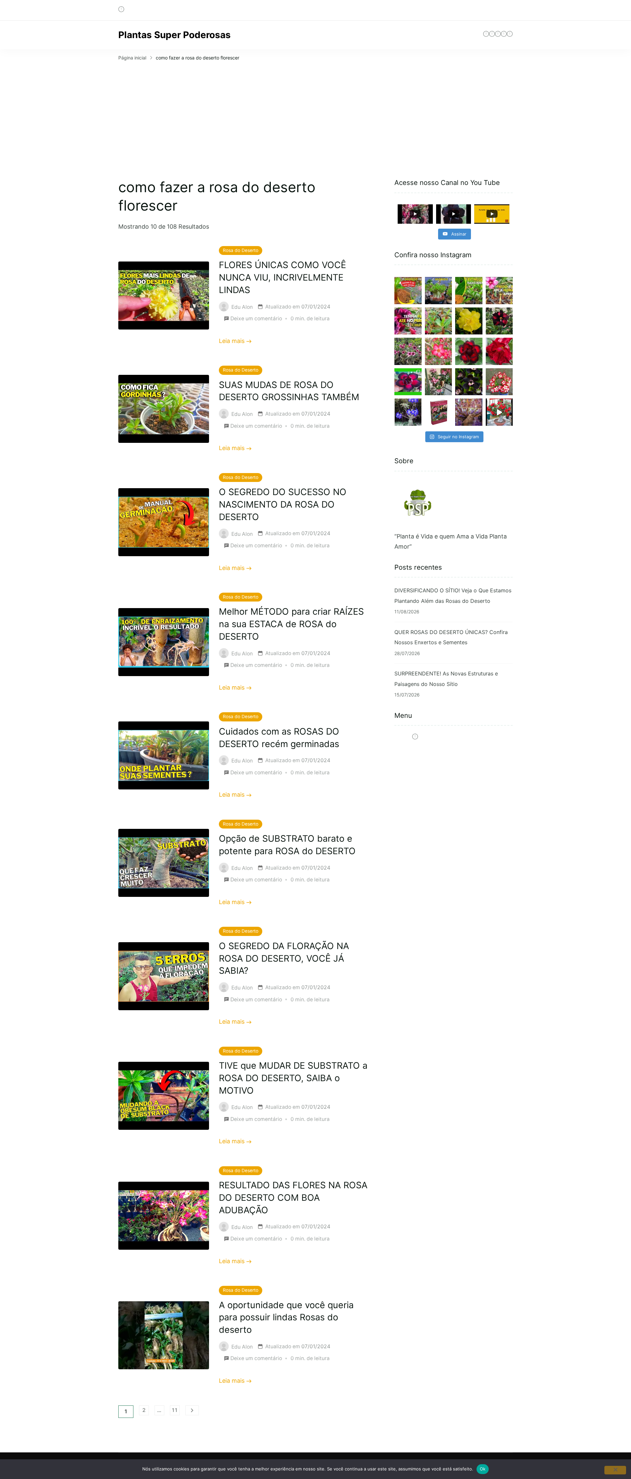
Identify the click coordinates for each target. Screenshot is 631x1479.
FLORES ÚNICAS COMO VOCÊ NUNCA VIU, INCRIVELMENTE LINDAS (282, 277)
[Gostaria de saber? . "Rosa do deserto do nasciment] (499, 290)
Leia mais (232, 340)
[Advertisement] (315, 112)
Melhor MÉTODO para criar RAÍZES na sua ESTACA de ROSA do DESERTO (291, 624)
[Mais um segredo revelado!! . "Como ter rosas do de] (438, 290)
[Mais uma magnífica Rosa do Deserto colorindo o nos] (499, 351)
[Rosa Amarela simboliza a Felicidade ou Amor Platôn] (468, 321)
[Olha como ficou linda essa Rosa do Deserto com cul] (438, 382)
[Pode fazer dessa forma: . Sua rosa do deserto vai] (468, 290)
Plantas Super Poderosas (174, 34)
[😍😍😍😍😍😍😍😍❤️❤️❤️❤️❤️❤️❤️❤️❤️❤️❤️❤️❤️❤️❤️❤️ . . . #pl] (499, 382)
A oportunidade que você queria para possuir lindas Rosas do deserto (286, 1317)
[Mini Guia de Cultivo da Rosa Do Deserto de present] (438, 412)
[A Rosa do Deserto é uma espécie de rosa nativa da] (468, 351)
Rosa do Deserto (240, 250)
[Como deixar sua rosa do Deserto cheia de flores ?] (438, 351)
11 (176, 1411)
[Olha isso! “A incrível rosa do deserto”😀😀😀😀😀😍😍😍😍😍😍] (438, 321)
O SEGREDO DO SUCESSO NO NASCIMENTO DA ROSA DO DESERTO (282, 504)
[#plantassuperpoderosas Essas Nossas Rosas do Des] (408, 382)
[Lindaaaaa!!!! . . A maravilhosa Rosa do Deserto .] (499, 412)
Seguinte (192, 1410)
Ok (483, 1468)
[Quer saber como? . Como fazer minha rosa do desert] (408, 321)
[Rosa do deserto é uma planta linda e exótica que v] (499, 321)
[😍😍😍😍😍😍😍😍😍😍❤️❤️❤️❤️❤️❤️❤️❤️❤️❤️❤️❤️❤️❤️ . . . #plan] (408, 412)
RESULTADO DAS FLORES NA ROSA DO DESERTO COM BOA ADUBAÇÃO (293, 1198)
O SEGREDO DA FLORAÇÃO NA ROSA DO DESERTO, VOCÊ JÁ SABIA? (284, 958)
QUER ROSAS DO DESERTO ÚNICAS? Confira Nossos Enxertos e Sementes (451, 637)
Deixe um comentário (256, 319)
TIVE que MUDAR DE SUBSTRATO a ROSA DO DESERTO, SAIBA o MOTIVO (293, 1078)
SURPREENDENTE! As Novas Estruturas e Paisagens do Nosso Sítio (446, 678)
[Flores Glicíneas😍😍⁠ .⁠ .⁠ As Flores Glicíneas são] (468, 412)
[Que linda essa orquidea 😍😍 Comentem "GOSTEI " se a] (468, 382)
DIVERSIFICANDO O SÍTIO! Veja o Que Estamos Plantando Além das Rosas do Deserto (452, 595)
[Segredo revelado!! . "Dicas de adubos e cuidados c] (408, 290)
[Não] (615, 1470)
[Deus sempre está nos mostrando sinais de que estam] (408, 351)
